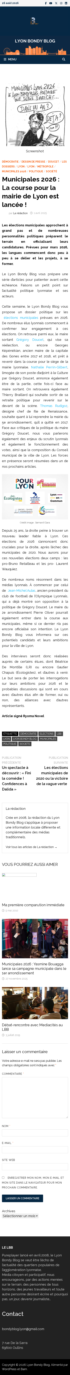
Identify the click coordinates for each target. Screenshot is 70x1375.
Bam (24, 1369)
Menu (12, 59)
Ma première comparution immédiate (33, 905)
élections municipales (21, 318)
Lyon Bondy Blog (24, 738)
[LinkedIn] (66, 3)
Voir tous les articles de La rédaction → (31, 847)
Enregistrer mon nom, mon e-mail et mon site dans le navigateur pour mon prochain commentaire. (33, 1182)
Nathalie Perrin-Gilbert (49, 367)
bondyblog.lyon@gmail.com (23, 1329)
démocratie (28, 733)
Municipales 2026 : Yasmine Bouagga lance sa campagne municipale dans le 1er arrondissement (34, 968)
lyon (6, 738)
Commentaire (13, 1073)
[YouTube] (51, 3)
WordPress (9, 1369)
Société (51, 171)
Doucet (53, 161)
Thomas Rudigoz (53, 406)
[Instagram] (61, 3)
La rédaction (20, 213)
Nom (6, 1126)
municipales (48, 738)
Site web (8, 1160)
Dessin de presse (33, 161)
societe (25, 743)
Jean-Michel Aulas (21, 590)
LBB (59, 733)
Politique (36, 171)
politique (9, 743)
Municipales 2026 (14, 171)
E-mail (7, 1143)
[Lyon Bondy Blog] (35, 45)
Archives (8, 1211)
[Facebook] (46, 3)
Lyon (21, 166)
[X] (56, 3)
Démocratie (10, 161)
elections (46, 733)
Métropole (45, 166)
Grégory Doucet (29, 340)
